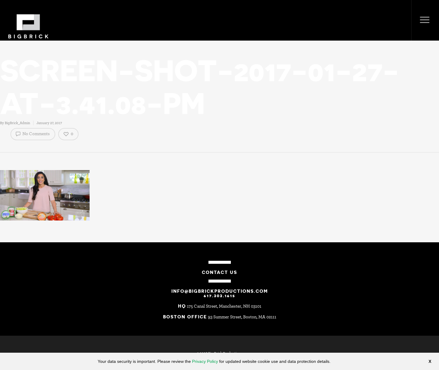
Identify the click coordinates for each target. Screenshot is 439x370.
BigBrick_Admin (17, 123)
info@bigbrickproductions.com (219, 291)
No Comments (36, 134)
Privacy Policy (205, 361)
